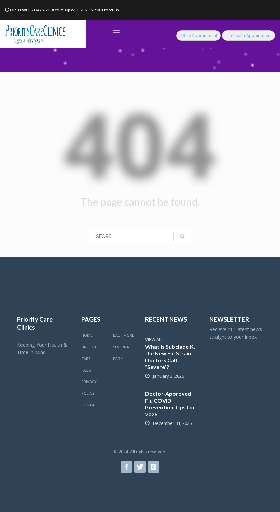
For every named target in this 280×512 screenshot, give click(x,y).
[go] (182, 236)
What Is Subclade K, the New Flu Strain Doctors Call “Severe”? (170, 356)
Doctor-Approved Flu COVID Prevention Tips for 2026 (170, 403)
